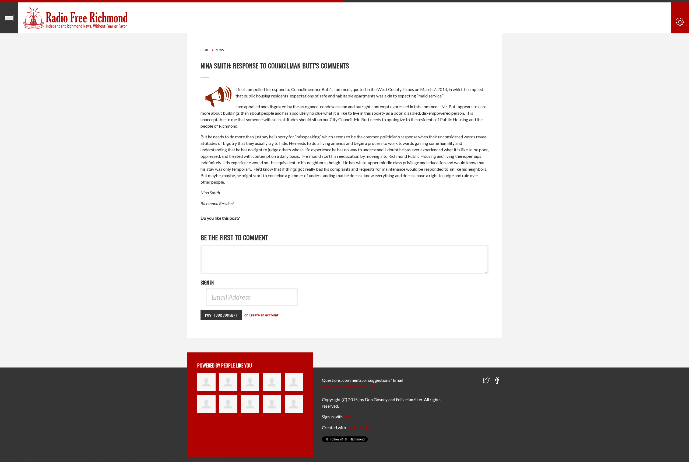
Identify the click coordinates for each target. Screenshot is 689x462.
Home (205, 50)
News (220, 50)
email (348, 416)
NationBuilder (360, 427)
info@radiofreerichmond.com (349, 386)
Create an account (264, 315)
